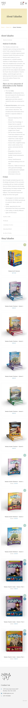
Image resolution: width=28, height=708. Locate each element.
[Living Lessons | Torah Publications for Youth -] (3, 3)
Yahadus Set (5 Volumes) (14, 271)
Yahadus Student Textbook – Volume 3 (14, 376)
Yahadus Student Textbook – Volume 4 (14, 411)
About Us (8, 27)
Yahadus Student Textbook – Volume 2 (14, 341)
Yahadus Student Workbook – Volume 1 (14, 481)
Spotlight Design (25, 700)
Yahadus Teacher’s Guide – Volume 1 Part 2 (14, 622)
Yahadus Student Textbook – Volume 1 (14, 306)
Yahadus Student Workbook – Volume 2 (14, 516)
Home (2, 27)
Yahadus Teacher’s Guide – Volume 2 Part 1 (14, 657)
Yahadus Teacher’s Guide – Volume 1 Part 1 (14, 586)
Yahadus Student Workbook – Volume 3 (14, 551)
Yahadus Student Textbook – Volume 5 (14, 446)
